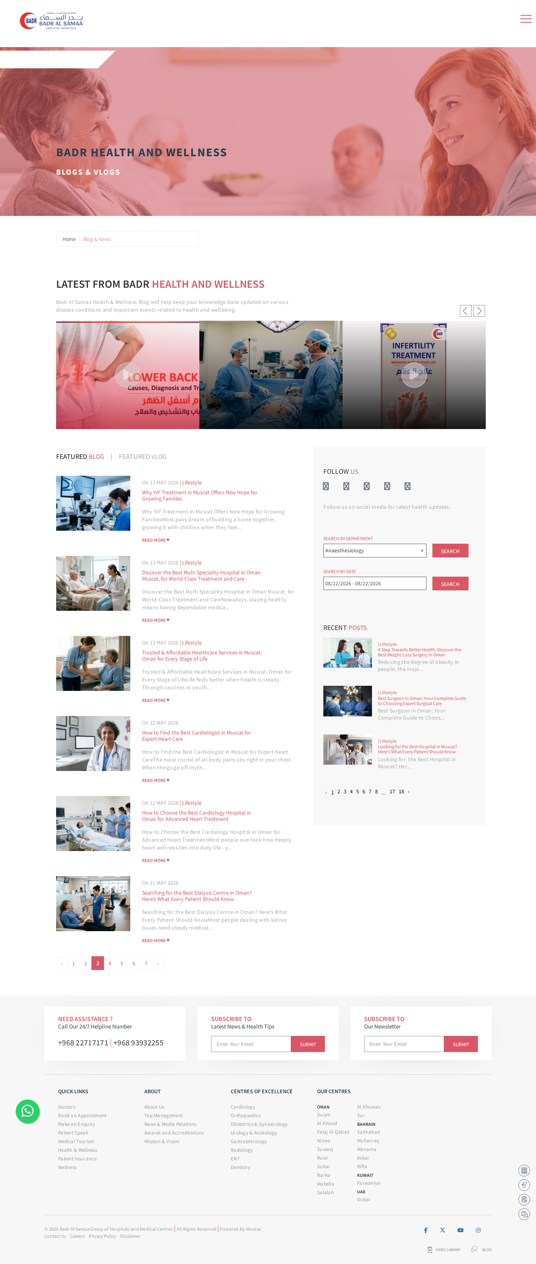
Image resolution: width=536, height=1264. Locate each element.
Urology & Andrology (254, 1132)
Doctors (66, 1106)
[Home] (53, 19)
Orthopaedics (246, 1115)
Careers (77, 1236)
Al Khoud (327, 1123)
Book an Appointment (82, 1115)
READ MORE (156, 539)
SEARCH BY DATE (339, 571)
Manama (367, 1149)
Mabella (325, 1183)
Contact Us (55, 1236)
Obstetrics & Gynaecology (259, 1124)
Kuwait (365, 1175)
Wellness (67, 1167)
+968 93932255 (138, 1042)
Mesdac (254, 1229)
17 (392, 791)
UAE (361, 1192)
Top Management (163, 1115)
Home (69, 239)
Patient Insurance (77, 1158)
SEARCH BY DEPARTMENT (348, 538)
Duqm (323, 1114)
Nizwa (324, 1140)
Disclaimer (130, 1236)
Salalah (325, 1192)
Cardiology (243, 1106)
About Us (154, 1106)
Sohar (324, 1166)
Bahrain (366, 1124)
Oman (323, 1107)
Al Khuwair (369, 1106)
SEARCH (450, 551)
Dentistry (241, 1167)
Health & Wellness (77, 1150)
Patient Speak (73, 1132)
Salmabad (368, 1132)
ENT (235, 1158)
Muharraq (368, 1140)
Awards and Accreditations (174, 1132)
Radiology (242, 1150)
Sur (361, 1115)
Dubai (363, 1199)
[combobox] (374, 550)
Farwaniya (369, 1183)
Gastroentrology (249, 1141)
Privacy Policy (102, 1236)
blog (487, 1250)
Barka (324, 1175)
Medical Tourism (76, 1141)
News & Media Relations (170, 1124)
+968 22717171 (83, 1042)
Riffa (362, 1166)
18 (401, 791)
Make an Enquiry (76, 1124)
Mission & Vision (162, 1141)
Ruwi (322, 1157)
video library (448, 1250)
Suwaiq (325, 1149)
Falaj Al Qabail (333, 1132)
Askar (363, 1157)
